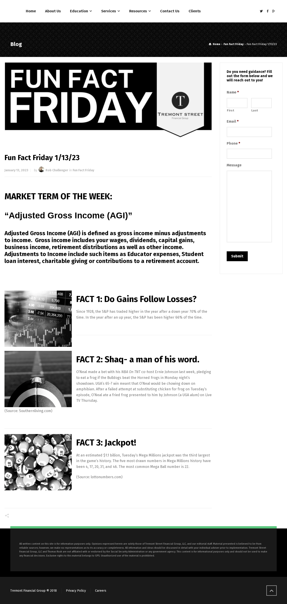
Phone (233, 143)
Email (233, 121)
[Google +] (274, 11)
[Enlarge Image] (108, 101)
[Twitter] (261, 11)
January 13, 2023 (16, 170)
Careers (100, 591)
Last (254, 110)
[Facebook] (267, 11)
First (230, 110)
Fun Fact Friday (83, 170)
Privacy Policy (76, 591)
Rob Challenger (57, 170)
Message (234, 165)
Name (233, 92)
